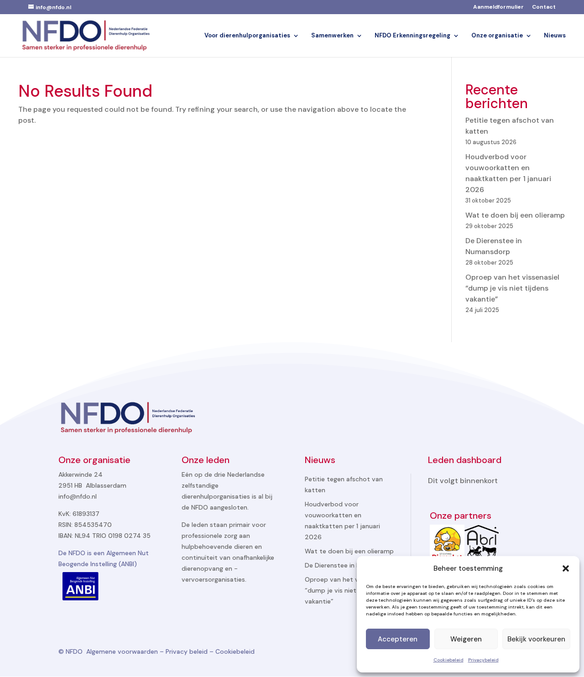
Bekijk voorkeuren (536, 639)
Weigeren (466, 639)
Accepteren (397, 639)
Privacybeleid (483, 660)
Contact (544, 7)
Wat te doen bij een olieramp (515, 215)
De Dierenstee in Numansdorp (350, 565)
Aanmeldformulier (498, 7)
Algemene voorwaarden (122, 651)
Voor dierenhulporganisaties (247, 35)
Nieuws (555, 35)
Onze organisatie (497, 35)
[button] (565, 568)
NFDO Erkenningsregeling (412, 35)
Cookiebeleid (448, 660)
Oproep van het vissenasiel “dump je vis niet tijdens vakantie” (512, 288)
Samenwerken (332, 35)
